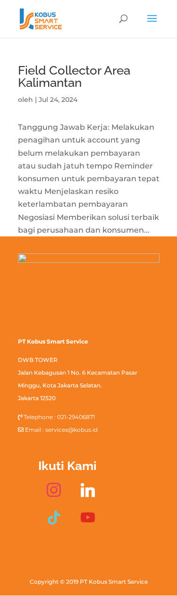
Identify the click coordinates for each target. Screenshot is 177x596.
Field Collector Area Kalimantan (74, 76)
